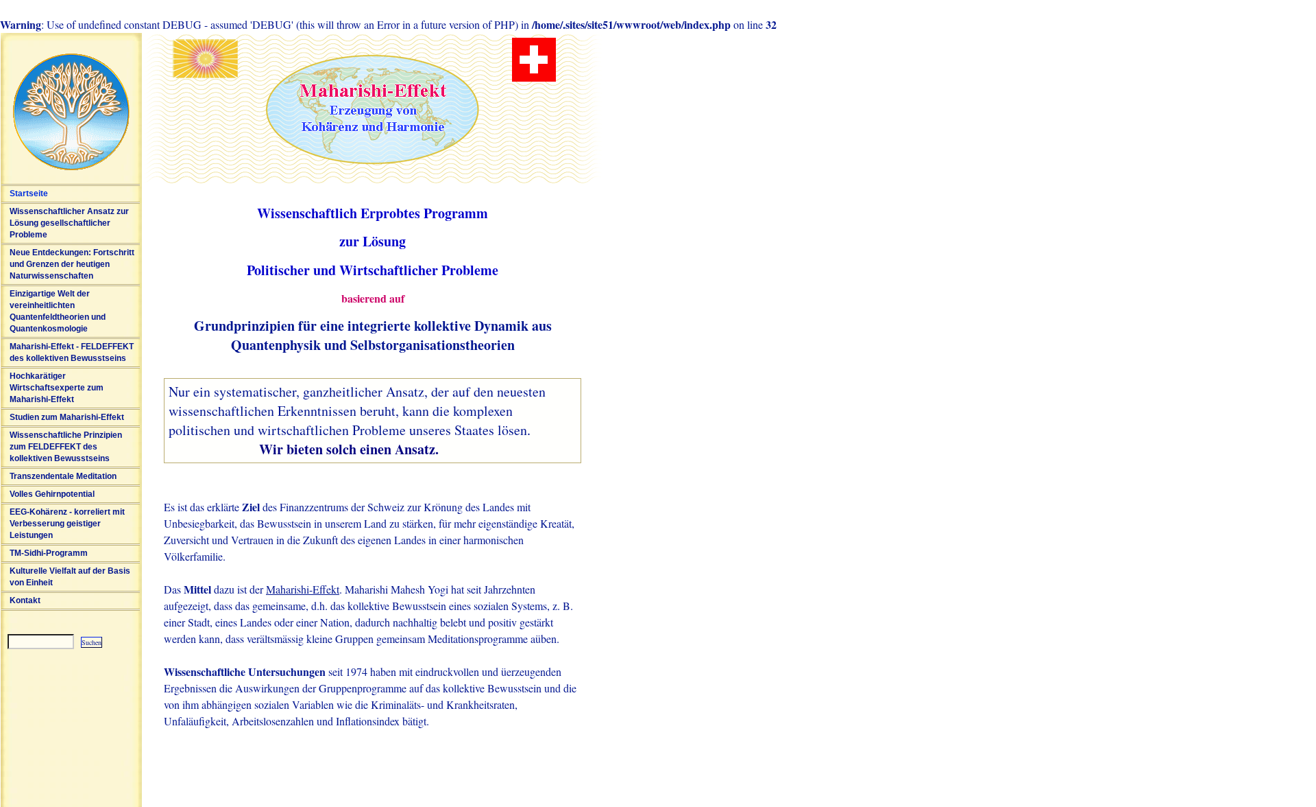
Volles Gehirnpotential (52, 494)
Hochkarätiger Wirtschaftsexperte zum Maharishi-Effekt (56, 387)
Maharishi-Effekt (302, 589)
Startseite (29, 193)
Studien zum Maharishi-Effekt (67, 417)
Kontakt (25, 600)
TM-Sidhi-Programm (49, 553)
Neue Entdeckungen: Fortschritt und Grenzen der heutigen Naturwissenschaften (72, 264)
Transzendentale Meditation (63, 476)
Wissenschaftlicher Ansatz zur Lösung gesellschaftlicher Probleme (69, 223)
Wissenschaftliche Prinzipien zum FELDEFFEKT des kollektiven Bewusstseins (66, 446)
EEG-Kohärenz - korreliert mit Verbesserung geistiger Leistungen (67, 523)
